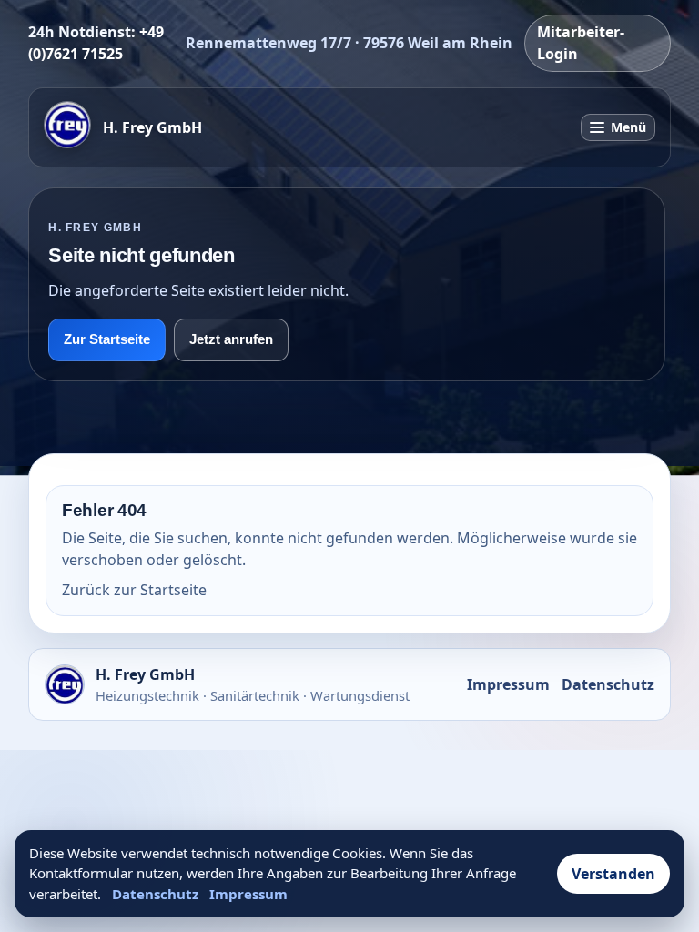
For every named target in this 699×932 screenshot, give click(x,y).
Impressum (508, 684)
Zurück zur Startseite (134, 590)
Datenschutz (608, 684)
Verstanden (613, 874)
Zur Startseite (107, 339)
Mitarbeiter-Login (580, 43)
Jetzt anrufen (231, 339)
